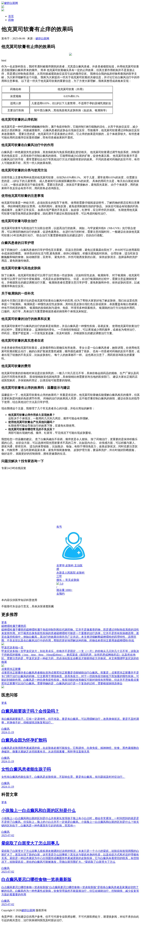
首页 (11, 16)
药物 (11, 19)
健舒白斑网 (42, 38)
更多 (4, 622)
